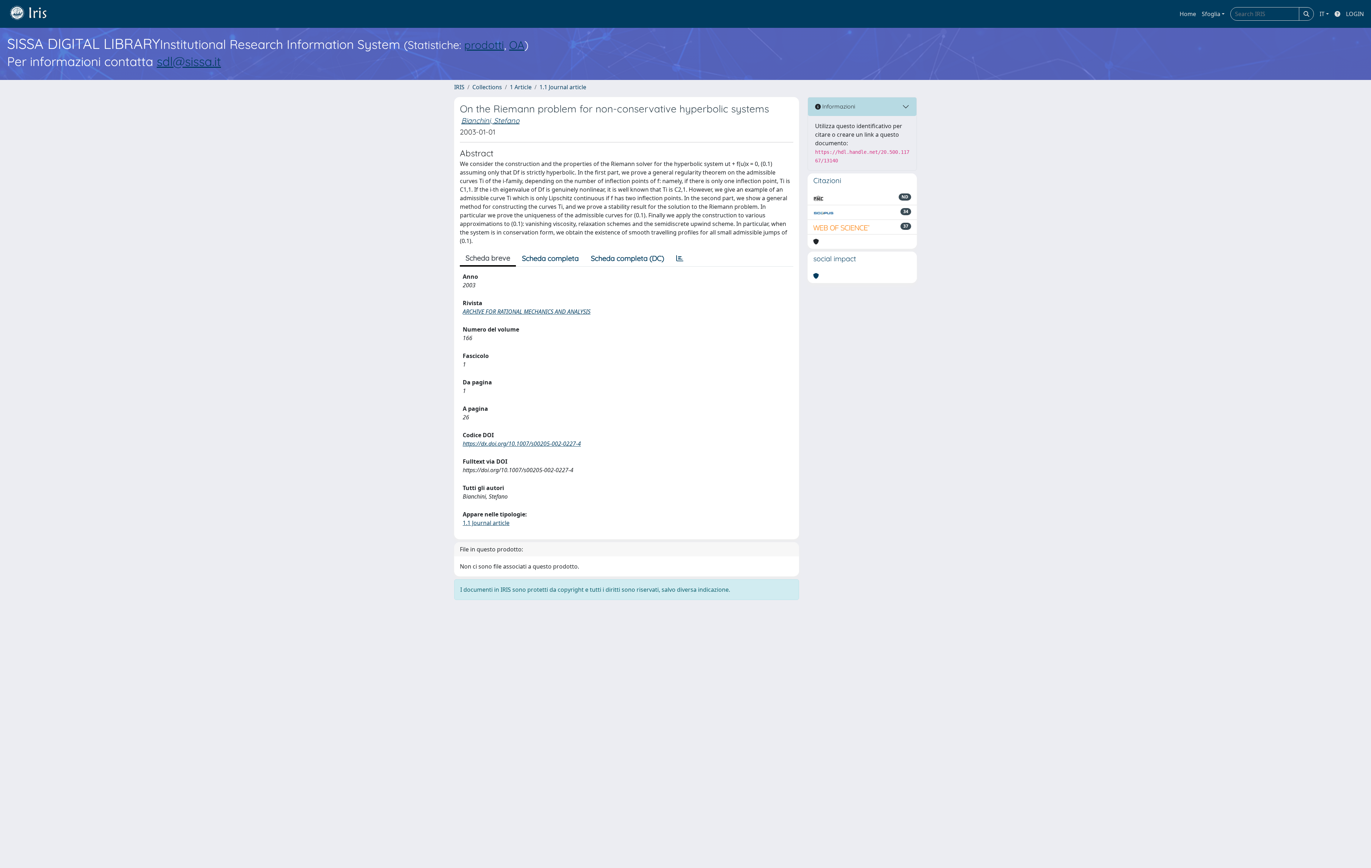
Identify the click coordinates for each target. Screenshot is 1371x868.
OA (516, 45)
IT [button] (1322, 14)
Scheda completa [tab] (550, 258)
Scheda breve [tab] (488, 257)
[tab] (679, 258)
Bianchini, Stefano (490, 120)
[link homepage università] (33, 14)
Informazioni (838, 106)
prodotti (484, 45)
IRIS (459, 87)
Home (1188, 14)
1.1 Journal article (562, 87)
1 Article (521, 87)
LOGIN (1355, 14)
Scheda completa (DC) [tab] (627, 258)
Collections (487, 87)
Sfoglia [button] (1211, 14)
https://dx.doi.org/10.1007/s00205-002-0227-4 (522, 444)
